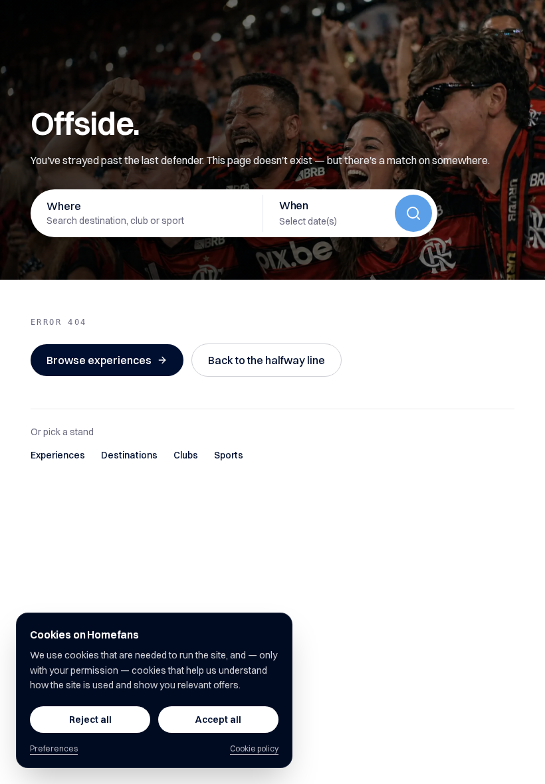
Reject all (90, 720)
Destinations (129, 455)
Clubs (185, 455)
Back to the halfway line (266, 360)
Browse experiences (99, 360)
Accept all (218, 720)
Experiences (58, 455)
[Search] (413, 213)
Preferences (54, 748)
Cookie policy (254, 748)
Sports (228, 455)
